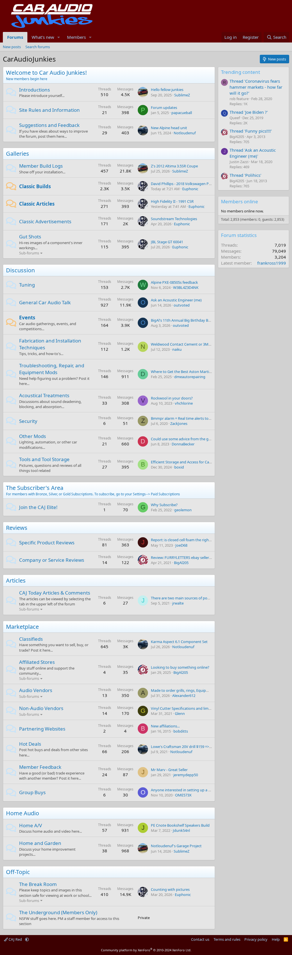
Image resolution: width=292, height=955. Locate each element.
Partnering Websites (42, 728)
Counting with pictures (170, 889)
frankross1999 (271, 263)
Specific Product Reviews (46, 542)
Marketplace (22, 626)
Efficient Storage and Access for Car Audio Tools (191, 462)
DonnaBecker (183, 444)
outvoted (182, 305)
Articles (16, 580)
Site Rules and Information (49, 110)
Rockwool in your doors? (172, 398)
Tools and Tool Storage (44, 459)
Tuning (27, 284)
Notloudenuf (185, 132)
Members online (239, 201)
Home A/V (30, 825)
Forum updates (164, 107)
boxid (179, 467)
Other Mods (32, 436)
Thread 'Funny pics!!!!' (251, 131)
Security (28, 421)
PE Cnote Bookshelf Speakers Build (180, 825)
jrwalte (178, 603)
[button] (59, 37)
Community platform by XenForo (146, 950)
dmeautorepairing (189, 376)
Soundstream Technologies (174, 218)
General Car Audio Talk (45, 302)
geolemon (183, 509)
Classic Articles (36, 203)
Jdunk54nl (181, 830)
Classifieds (31, 639)
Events (27, 317)
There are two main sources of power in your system (195, 598)
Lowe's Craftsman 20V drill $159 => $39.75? (186, 746)
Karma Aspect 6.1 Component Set (179, 641)
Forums (15, 37)
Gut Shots (30, 236)
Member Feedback (40, 767)
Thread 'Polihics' (245, 175)
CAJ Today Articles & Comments (54, 592)
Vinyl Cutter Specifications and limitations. (186, 708)
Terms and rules (227, 939)
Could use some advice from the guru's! (184, 438)
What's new (43, 37)
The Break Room (38, 884)
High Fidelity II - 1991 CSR (172, 201)
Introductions (34, 89)
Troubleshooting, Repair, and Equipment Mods (51, 369)
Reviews (16, 528)
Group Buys (32, 792)
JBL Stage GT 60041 (167, 241)
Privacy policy (255, 939)
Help (276, 939)
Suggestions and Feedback (49, 125)
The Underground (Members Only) (58, 912)
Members (76, 37)
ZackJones (178, 423)
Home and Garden (40, 843)
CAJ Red (15, 939)
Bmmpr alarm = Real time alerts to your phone (190, 418)
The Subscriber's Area (34, 488)
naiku (177, 349)
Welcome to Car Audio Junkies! (46, 72)
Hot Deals (30, 744)
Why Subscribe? (164, 504)
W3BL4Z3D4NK (185, 287)
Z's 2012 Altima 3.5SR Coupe (174, 166)
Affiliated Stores (37, 662)
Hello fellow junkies (167, 89)
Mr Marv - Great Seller (169, 769)
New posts (12, 46)
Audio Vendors (35, 690)
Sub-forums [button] (29, 253)
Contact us (200, 939)
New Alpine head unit (169, 127)
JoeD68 (181, 545)
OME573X (183, 795)
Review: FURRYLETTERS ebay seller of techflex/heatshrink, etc (202, 557)
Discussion (20, 270)
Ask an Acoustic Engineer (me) (176, 300)
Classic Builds (35, 186)
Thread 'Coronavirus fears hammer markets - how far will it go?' (256, 87)
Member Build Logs (41, 166)
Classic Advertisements (45, 221)
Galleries (17, 153)
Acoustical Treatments (44, 395)
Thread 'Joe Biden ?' (249, 112)
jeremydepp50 (185, 774)
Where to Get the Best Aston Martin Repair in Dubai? (195, 371)
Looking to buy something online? (180, 667)
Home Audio (22, 813)
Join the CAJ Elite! (38, 507)
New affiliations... (165, 726)
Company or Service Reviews (51, 560)
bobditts (180, 731)
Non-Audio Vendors (41, 708)
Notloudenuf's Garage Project (176, 845)
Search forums (37, 46)
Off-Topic (18, 872)
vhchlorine (184, 403)
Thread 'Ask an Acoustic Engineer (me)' (253, 153)
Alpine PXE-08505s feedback (174, 282)
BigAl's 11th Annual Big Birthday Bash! (183, 320)
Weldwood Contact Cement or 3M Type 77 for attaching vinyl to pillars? (211, 344)
